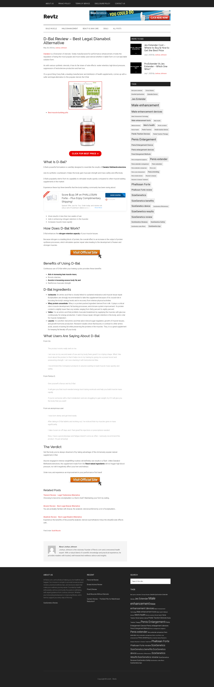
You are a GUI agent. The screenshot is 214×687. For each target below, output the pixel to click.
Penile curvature (162, 125)
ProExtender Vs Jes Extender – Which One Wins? (155, 66)
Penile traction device (161, 129)
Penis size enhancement (138, 172)
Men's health (149, 125)
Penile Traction (146, 129)
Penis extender (159, 159)
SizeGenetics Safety (158, 222)
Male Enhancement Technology (140, 116)
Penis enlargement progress (139, 159)
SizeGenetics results (143, 211)
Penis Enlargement (144, 139)
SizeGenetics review (142, 217)
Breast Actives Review (94, 584)
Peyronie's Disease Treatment (140, 179)
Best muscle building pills (58, 113)
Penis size (153, 168)
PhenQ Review (92, 589)
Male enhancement (145, 105)
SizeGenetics (139, 195)
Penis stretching (153, 172)
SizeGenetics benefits (143, 200)
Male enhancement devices (147, 111)
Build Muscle (56, 531)
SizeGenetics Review (50, 603)
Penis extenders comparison (139, 168)
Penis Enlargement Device (142, 145)
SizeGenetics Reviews (140, 222)
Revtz (50, 16)
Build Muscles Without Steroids (98, 594)
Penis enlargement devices (143, 150)
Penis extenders (157, 164)
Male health (157, 120)
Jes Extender (139, 99)
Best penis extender (137, 90)
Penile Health (135, 129)
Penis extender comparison (140, 164)
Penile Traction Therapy (160, 134)
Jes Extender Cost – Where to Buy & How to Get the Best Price (156, 48)
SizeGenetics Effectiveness (160, 206)
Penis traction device (137, 176)
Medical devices (136, 125)
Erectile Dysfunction (138, 94)
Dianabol (46, 54)
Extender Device (152, 94)
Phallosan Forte (141, 184)
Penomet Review (93, 580)
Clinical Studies (150, 90)
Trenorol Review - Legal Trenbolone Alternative (61, 495)
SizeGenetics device (141, 206)
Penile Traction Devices (141, 134)
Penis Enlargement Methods (141, 154)
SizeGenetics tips (155, 226)
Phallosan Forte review (142, 190)
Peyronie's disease (151, 176)
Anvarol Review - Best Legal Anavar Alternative (61, 506)
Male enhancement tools (141, 120)
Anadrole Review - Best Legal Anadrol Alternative (62, 517)
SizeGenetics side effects (138, 226)
